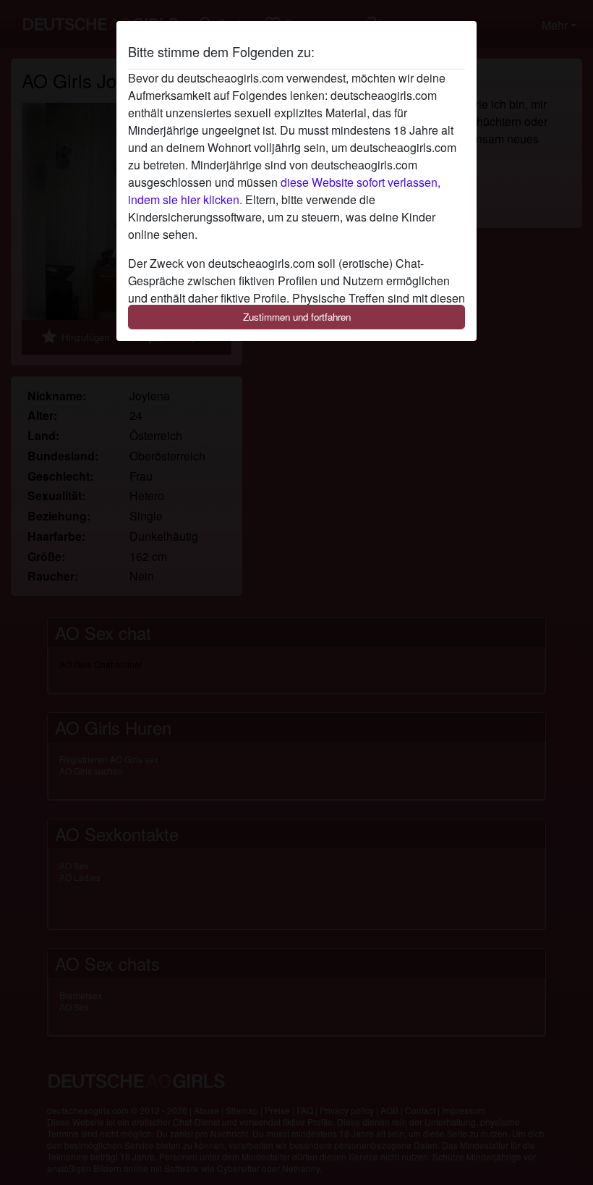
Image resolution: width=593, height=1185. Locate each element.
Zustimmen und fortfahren (297, 317)
